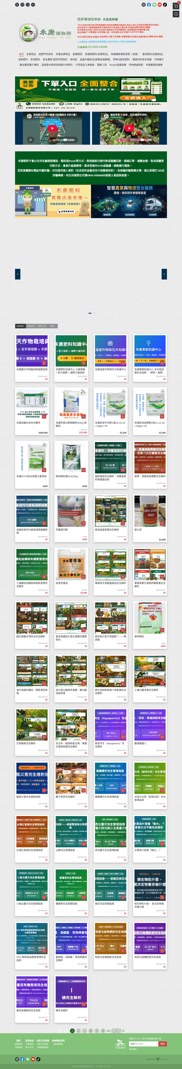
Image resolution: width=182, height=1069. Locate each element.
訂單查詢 (29, 1044)
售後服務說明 (42, 1047)
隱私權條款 (58, 1044)
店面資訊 (19, 1047)
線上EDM (29, 1047)
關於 (19, 1041)
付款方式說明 (42, 1041)
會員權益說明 (58, 1041)
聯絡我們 (19, 1044)
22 (91, 1031)
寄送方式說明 (42, 1044)
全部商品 (29, 1041)
